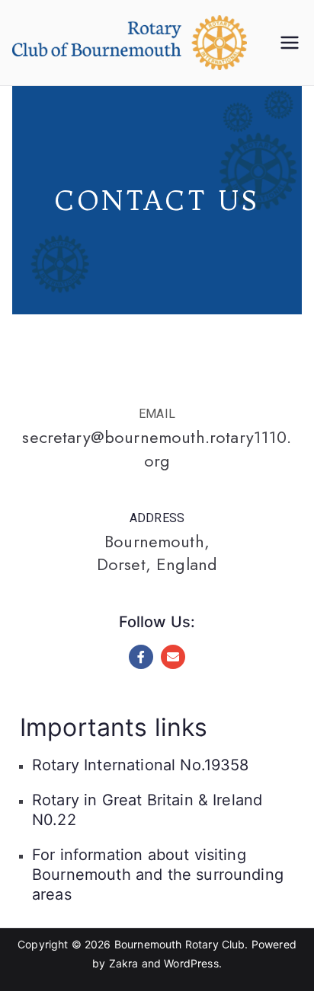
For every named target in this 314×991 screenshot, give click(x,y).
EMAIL (157, 413)
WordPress (191, 963)
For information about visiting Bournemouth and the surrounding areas (158, 874)
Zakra (124, 963)
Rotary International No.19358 (140, 765)
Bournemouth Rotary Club (179, 944)
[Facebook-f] (141, 657)
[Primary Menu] (289, 42)
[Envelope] (173, 657)
